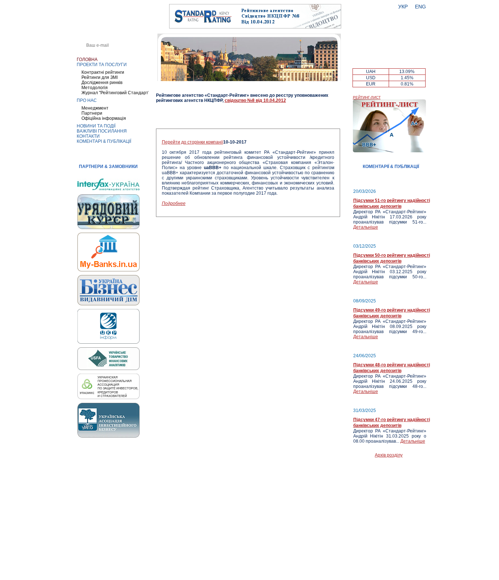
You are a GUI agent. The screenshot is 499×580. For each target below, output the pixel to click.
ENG (420, 6)
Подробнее (174, 203)
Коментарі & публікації (104, 141)
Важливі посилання (102, 131)
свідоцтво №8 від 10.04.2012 (255, 100)
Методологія (94, 87)
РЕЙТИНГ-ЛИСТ (367, 97)
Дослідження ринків (101, 82)
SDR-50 (407, 63)
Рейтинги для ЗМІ (99, 77)
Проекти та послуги (102, 64)
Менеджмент (94, 108)
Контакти (88, 136)
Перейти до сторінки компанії (192, 142)
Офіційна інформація (103, 118)
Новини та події (96, 126)
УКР (403, 6)
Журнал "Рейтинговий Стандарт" (115, 92)
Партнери (91, 113)
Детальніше (365, 227)
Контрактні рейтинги (102, 72)
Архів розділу (389, 455)
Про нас (87, 100)
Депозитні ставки (389, 58)
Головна (87, 59)
